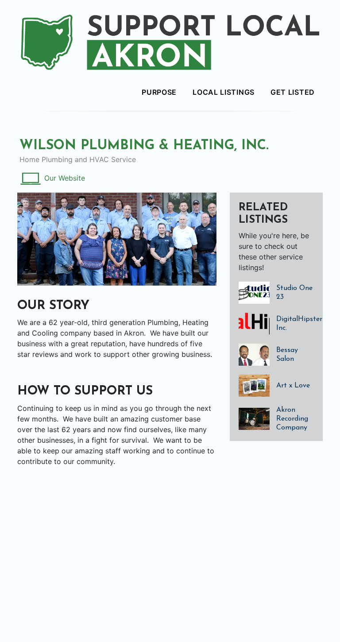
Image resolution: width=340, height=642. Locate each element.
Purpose (159, 92)
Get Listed (292, 92)
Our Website (64, 178)
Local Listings (224, 92)
